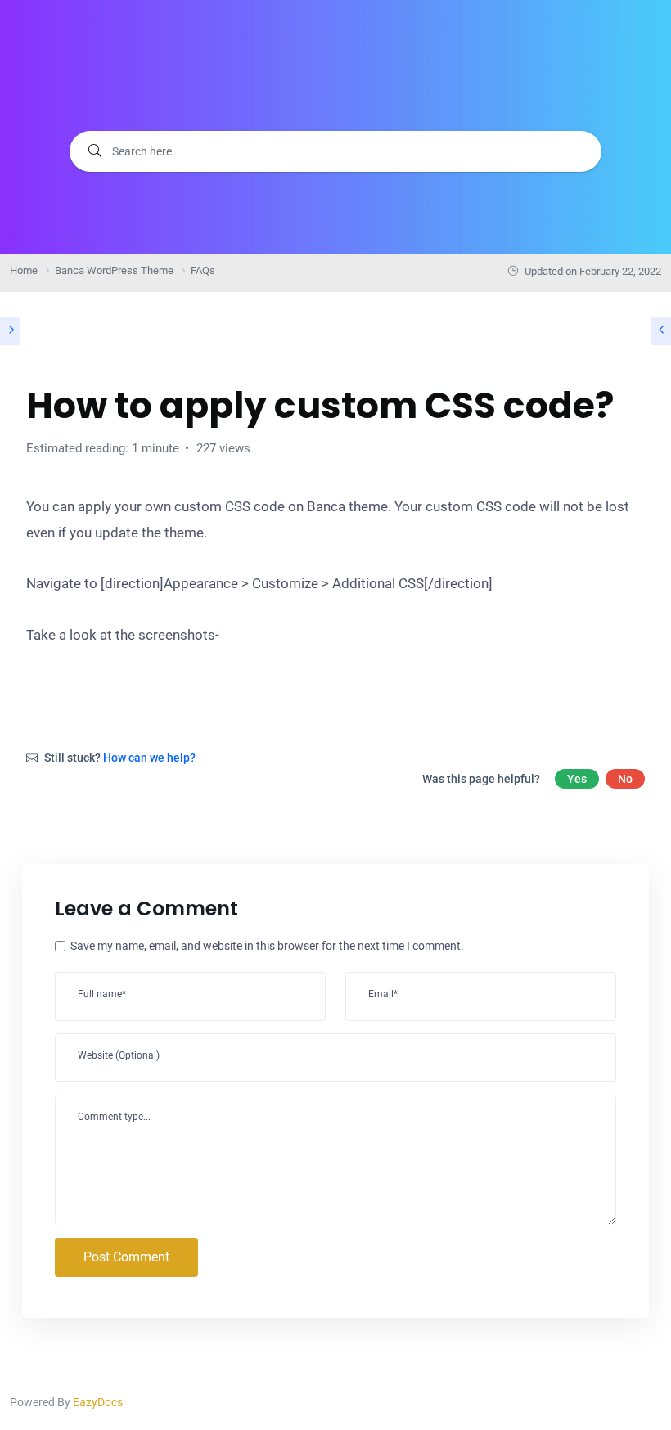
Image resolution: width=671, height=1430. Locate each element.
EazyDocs (98, 1402)
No (625, 778)
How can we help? (149, 757)
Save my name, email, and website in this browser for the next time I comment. (267, 945)
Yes (577, 778)
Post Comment (126, 1257)
